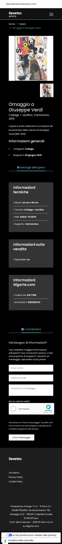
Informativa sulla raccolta (18, 540)
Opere (22, 24)
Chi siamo (14, 472)
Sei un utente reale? (19, 401)
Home (12, 24)
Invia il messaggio (21, 437)
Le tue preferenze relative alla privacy (34, 535)
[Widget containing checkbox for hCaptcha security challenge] (31, 409)
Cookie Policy (16, 481)
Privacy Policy (16, 477)
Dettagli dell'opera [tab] (32, 167)
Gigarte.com (32, 526)
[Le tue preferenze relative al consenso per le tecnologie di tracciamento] (5, 541)
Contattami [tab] (32, 329)
